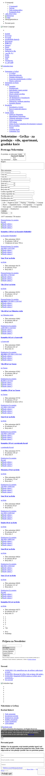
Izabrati (4, 211)
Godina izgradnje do (7, 194)
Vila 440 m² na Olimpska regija (12, 311)
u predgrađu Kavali (7, 447)
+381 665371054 (10, 14)
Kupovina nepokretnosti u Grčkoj (20, 79)
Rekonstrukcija (14, 96)
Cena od (3, 174)
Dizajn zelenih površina (17, 94)
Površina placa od (7, 196)
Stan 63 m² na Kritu (8, 417)
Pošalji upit (7, 773)
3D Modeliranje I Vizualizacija (19, 98)
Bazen (5, 205)
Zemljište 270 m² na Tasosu (10, 390)
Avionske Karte (14, 129)
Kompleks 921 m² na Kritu (10, 602)
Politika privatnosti (32, 659)
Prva (6, 632)
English (7, 34)
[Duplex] (18, 160)
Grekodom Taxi (14, 131)
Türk (6, 59)
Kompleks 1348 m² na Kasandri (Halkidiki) (16, 232)
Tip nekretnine (5, 160)
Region (3, 161)
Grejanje (40, 203)
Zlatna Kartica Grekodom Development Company (25, 124)
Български (8, 41)
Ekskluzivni (15, 209)
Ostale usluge (9, 113)
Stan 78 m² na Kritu (8, 258)
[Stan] (18, 158)
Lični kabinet (9, 723)
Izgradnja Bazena (15, 103)
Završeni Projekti (15, 99)
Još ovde (31, 734)
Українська (9, 60)
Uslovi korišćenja (11, 721)
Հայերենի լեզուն (12, 39)
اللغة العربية (9, 62)
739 (6, 628)
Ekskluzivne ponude (12, 718)
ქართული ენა (10, 51)
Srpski (7, 57)
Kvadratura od (5, 179)
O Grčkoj (12, 73)
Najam (11, 127)
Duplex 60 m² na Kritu (9, 523)
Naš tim (11, 8)
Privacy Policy (30, 769)
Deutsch (7, 45)
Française (8, 49)
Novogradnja (27, 205)
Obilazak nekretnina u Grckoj (19, 118)
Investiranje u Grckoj (16, 107)
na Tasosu (4, 368)
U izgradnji (38, 205)
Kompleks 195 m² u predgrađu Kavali (14, 443)
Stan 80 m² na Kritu (8, 549)
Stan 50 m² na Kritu (8, 496)
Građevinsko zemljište (21, 207)
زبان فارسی (9, 53)
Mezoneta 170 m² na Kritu (10, 470)
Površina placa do (7, 198)
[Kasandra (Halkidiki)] (9, 650)
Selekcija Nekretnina (16, 114)
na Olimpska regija (7, 315)
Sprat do (3, 185)
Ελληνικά (8, 35)
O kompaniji (13, 6)
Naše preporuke (10, 714)
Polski (7, 55)
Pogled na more (13, 203)
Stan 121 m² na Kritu (8, 575)
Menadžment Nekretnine (17, 116)
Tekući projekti (14, 92)
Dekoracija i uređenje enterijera (19, 101)
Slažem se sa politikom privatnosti (12, 768)
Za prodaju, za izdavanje (9, 154)
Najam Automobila (15, 120)
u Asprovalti (5, 341)
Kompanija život (14, 12)
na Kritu (3, 262)
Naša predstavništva (15, 10)
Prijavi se (6, 655)
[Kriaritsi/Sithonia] (9, 653)
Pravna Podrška (14, 126)
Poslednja (8, 633)
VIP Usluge (13, 122)
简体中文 (8, 43)
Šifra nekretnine (6, 170)
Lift (4, 203)
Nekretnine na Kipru (12, 83)
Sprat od (3, 183)
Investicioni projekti (11, 716)
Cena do (3, 177)
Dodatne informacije (16, 77)
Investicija (8, 105)
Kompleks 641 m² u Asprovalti (11, 337)
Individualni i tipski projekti (18, 90)
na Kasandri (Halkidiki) (8, 236)
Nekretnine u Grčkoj (12, 71)
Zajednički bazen (15, 205)
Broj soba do (5, 189)
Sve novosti (9, 680)
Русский (8, 37)
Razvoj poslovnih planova (17, 109)
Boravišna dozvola (15, 75)
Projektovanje (13, 88)
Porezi (11, 111)
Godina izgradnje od (7, 191)
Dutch (7, 47)
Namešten (31, 203)
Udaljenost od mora (7, 200)
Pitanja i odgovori (15, 81)
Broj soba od (5, 187)
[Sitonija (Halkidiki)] (9, 651)
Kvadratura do (5, 181)
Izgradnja (12, 86)
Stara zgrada (7, 207)
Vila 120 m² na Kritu (8, 284)
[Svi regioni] (9, 648)
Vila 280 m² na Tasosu (8, 364)
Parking (23, 203)
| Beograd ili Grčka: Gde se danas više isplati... (24, 674)
